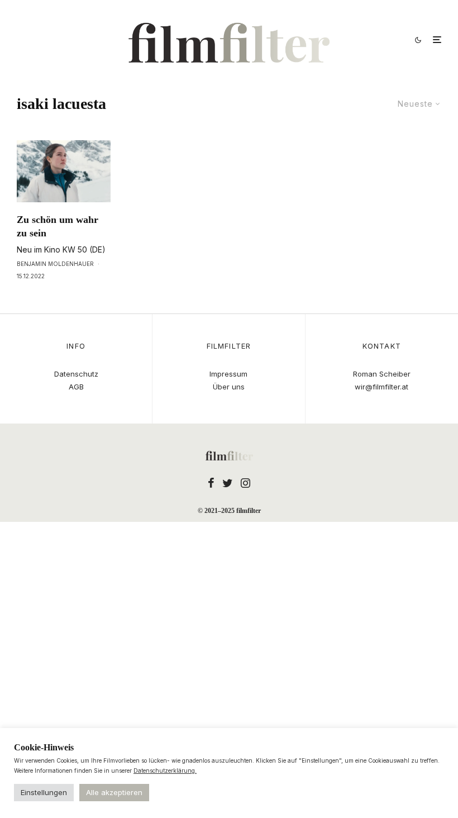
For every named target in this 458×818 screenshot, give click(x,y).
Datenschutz (76, 373)
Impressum (228, 373)
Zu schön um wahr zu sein (57, 226)
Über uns (229, 386)
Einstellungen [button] (44, 792)
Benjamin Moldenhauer (55, 263)
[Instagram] (245, 482)
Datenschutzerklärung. (165, 770)
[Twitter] (227, 482)
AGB (76, 386)
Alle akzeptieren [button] (114, 792)
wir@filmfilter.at (381, 386)
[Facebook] (211, 482)
